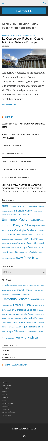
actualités (6, 205)
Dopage (25, 215)
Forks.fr (24, 10)
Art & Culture (6, 385)
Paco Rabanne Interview (13, 153)
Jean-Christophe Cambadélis (24, 230)
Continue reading (9, 104)
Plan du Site (6, 354)
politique (23, 247)
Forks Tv (8, 116)
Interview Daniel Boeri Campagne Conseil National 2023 (20, 136)
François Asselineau (7, 226)
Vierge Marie (11, 258)
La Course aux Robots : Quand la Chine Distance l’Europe (22, 40)
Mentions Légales (8, 358)
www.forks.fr (24, 257)
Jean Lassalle (35, 235)
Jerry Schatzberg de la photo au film (19, 169)
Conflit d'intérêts (11, 215)
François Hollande (37, 226)
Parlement (31, 243)
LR (22, 239)
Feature (5, 397)
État (36, 258)
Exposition (6, 388)
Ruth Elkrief (20, 252)
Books (4, 394)
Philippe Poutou (14, 247)
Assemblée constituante (36, 206)
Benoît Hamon (24, 210)
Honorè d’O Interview (11, 146)
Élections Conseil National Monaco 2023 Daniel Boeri (23, 125)
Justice (8, 239)
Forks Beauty (7, 350)
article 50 (25, 206)
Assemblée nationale (8, 211)
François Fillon (22, 225)
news (9, 242)
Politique (5, 382)
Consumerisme (7, 403)
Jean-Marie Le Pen (23, 234)
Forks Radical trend (15, 364)
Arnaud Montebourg (16, 206)
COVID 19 (19, 215)
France (41, 220)
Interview (5, 409)
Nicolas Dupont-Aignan (19, 243)
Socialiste (34, 252)
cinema (4, 214)
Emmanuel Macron (15, 219)
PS (15, 251)
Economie (6, 35)
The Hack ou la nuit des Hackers (16, 161)
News (13, 35)
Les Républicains (16, 239)
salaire (27, 252)
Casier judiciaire (38, 211)
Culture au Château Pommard (15, 177)
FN (37, 219)
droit (28, 215)
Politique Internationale (25, 35)
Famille (33, 220)
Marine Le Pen (31, 238)
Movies (4, 391)
